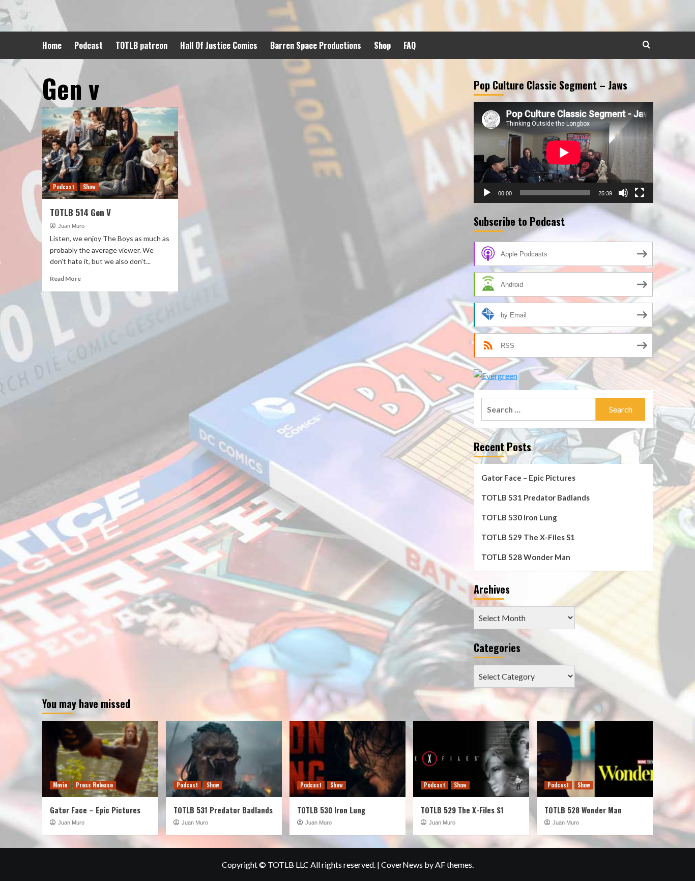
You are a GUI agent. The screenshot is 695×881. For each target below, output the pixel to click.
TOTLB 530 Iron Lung (519, 517)
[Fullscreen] (639, 193)
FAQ (409, 45)
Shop (382, 45)
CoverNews (402, 864)
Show (89, 187)
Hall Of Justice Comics (218, 45)
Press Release (94, 785)
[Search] (646, 44)
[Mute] (623, 193)
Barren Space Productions (315, 45)
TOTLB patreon (141, 45)
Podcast (88, 45)
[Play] (487, 193)
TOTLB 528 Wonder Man (525, 557)
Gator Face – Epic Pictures (528, 477)
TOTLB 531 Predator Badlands (535, 497)
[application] (563, 152)
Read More (65, 278)
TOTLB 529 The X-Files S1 (528, 537)
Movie (60, 785)
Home (52, 45)
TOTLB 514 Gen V (80, 212)
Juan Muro (71, 226)
